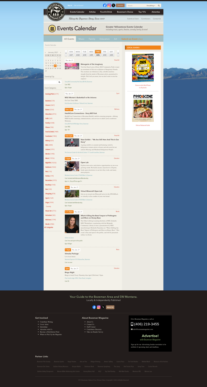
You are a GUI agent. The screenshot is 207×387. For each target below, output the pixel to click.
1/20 (91, 53)
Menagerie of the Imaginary (92, 64)
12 (50, 63)
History (49, 140)
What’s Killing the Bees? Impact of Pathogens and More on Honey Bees (98, 217)
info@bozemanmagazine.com (143, 329)
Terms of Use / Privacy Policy (96, 380)
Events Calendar (77, 12)
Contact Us (157, 19)
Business (50, 101)
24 (46, 68)
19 (50, 66)
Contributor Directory (94, 329)
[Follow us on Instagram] (109, 5)
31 (46, 71)
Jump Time (141, 366)
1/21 (98, 53)
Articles (92, 12)
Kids (49, 145)
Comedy (48, 206)
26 (50, 68)
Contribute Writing (46, 322)
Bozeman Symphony (104, 366)
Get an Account (78, 5)
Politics (49, 176)
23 (60, 66)
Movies (50, 154)
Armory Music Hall (89, 371)
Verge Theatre (72, 361)
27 (53, 68)
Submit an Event (133, 19)
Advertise (156, 12)
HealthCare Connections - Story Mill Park (81, 113)
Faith (48, 118)
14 (55, 63)
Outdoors (50, 167)
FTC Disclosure (82, 380)
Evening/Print (52, 94)
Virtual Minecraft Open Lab (91, 191)
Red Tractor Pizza (129, 366)
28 (55, 68)
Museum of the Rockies (161, 361)
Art (115, 39)
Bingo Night (69, 272)
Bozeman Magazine (56, 12)
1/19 (84, 53)
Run (48, 189)
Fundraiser (51, 136)
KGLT (99, 371)
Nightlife (50, 163)
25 (48, 68)
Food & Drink (106, 12)
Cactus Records (152, 366)
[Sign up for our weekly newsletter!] (110, 307)
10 (46, 63)
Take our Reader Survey (95, 332)
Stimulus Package (72, 254)
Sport (49, 198)
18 (48, 66)
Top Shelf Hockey (110, 371)
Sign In (70, 5)
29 (57, 68)
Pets (48, 171)
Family (92, 39)
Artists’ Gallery (108, 361)
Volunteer (50, 215)
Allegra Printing (95, 361)
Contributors (145, 19)
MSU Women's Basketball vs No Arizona (80, 97)
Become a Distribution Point (49, 332)
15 (57, 63)
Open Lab (85, 162)
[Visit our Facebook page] (105, 5)
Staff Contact (91, 327)
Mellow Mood (146, 361)
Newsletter (120, 5)
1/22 (104, 53)
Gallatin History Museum (60, 366)
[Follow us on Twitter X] (113, 5)
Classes (50, 105)
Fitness (49, 127)
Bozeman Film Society (43, 361)
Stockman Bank (89, 366)
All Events (69, 39)
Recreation (51, 180)
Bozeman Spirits (59, 361)
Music (81, 39)
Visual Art (50, 211)
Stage (49, 202)
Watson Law (148, 371)
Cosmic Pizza (120, 361)
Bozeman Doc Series (43, 366)
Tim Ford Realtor (133, 361)
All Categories (48, 227)
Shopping (50, 194)
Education (105, 39)
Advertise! (150, 337)
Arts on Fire (83, 361)
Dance (49, 110)
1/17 (71, 53)
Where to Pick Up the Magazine (51, 334)
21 (55, 66)
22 (57, 66)
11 (48, 63)
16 (60, 63)
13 (53, 63)
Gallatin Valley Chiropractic (45, 371)
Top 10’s (142, 12)
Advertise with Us (46, 329)
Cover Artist (44, 324)
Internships (43, 327)
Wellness (50, 220)
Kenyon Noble (76, 366)
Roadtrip (50, 185)
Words (49, 224)
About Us (90, 322)
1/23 (111, 53)
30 (60, 68)
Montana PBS (137, 371)
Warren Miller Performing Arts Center (68, 371)
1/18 (78, 53)
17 (46, 66)
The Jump (117, 366)
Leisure (50, 149)
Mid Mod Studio (124, 371)
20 (53, 66)
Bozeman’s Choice (125, 12)
